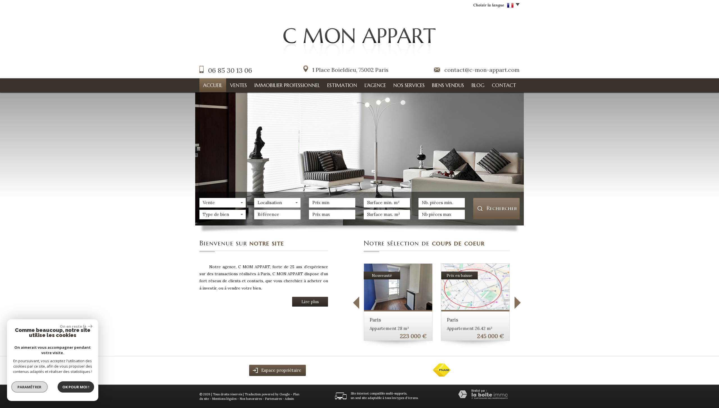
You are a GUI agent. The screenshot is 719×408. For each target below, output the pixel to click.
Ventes (238, 85)
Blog (478, 85)
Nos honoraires (251, 399)
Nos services (409, 85)
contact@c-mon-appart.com (482, 69)
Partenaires (273, 399)
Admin (289, 399)
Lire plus (310, 301)
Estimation (342, 85)
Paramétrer (30, 386)
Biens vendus (448, 85)
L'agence (375, 85)
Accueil (212, 85)
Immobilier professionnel (287, 85)
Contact (504, 85)
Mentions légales (224, 399)
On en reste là (73, 326)
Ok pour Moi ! (75, 386)
